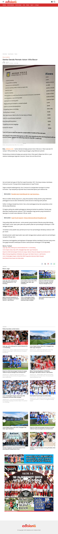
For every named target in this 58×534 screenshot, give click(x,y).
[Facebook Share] (42, 264)
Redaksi (7, 62)
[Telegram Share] (51, 264)
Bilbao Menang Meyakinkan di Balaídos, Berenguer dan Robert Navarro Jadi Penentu (24, 254)
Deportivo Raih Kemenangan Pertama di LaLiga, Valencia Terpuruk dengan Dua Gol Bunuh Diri (26, 252)
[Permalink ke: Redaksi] (4, 62)
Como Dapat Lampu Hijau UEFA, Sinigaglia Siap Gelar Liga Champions (20, 250)
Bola (4, 57)
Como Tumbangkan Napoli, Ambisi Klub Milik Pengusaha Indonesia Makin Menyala (23, 256)
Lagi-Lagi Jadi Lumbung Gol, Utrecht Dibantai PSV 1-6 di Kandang (19, 247)
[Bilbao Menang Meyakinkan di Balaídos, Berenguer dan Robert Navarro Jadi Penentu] (11, 291)
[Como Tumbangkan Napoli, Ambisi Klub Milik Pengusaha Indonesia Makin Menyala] (29, 291)
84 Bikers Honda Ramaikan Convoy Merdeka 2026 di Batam (42, 448)
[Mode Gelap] (52, 2)
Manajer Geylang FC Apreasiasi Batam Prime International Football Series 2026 (14, 448)
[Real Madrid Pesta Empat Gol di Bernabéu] (47, 291)
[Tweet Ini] (45, 264)
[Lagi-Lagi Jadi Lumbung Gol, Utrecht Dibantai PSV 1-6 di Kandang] (11, 274)
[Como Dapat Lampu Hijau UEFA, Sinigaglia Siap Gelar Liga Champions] (29, 274)
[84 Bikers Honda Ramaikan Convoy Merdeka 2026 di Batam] (42, 439)
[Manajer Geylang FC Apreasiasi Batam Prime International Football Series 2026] (15, 439)
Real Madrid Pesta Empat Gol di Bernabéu (13, 258)
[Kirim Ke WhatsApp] (54, 264)
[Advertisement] (29, 17)
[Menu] (4, 1)
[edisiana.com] (11, 1)
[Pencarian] (54, 2)
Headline (7, 57)
